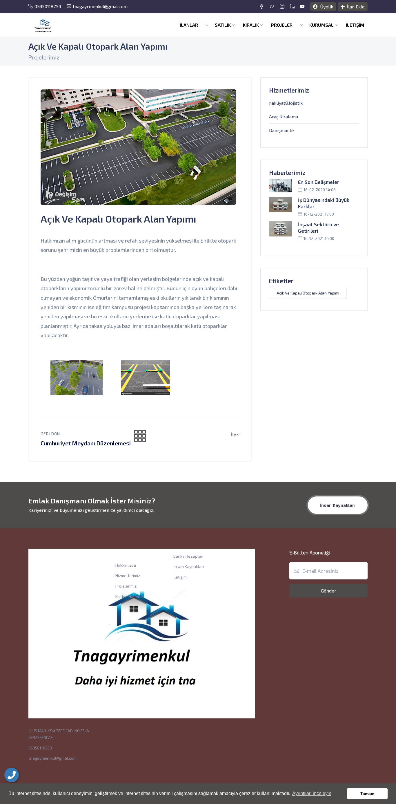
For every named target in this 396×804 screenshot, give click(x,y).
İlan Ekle (355, 6)
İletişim (180, 576)
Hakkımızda (125, 565)
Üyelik (326, 6)
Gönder (328, 590)
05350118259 (47, 6)
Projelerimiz (126, 585)
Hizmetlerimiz (127, 575)
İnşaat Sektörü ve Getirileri (318, 227)
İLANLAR (189, 25)
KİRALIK (251, 25)
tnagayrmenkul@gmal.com (100, 6)
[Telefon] (11, 775)
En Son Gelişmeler (318, 182)
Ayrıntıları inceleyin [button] (311, 793)
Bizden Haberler (129, 596)
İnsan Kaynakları (337, 505)
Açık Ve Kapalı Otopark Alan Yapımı (308, 292)
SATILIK (223, 25)
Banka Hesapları (188, 556)
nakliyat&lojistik (286, 103)
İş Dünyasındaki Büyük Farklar (323, 203)
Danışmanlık (282, 130)
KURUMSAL (321, 25)
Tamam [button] (367, 793)
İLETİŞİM (355, 25)
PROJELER (282, 25)
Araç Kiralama (283, 116)
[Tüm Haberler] (140, 436)
